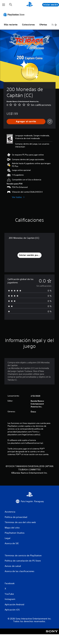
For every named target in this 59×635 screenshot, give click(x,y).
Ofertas (43, 24)
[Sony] (52, 633)
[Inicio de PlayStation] (30, 4)
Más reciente (10, 24)
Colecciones (28, 24)
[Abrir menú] (3, 4)
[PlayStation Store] (15, 14)
